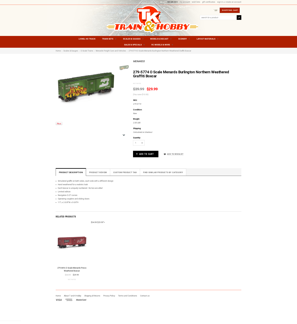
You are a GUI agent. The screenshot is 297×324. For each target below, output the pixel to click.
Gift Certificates (208, 2)
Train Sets (107, 39)
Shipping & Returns (92, 296)
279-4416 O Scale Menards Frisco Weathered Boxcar (71, 269)
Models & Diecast (159, 39)
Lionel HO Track (87, 39)
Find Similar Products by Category (163, 172)
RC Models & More (160, 45)
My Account (185, 2)
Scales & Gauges (131, 39)
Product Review (98, 172)
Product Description (71, 172)
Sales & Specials (133, 45)
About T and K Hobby (72, 296)
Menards (139, 61)
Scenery (182, 39)
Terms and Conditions (127, 296)
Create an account (233, 2)
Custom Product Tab (125, 172)
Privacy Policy (109, 296)
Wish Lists (196, 2)
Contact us (145, 296)
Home (58, 296)
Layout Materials (206, 39)
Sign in (220, 2)
